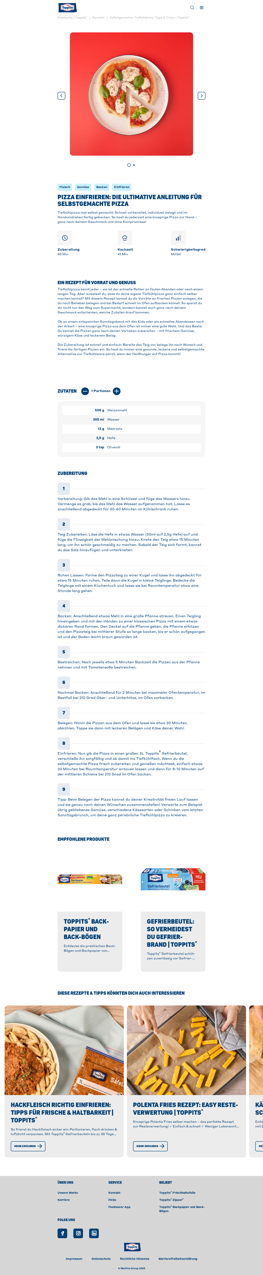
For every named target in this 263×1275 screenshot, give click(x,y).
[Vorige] (61, 96)
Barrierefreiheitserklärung (178, 1259)
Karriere (64, 1200)
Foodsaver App (119, 1207)
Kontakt (114, 1193)
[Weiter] (201, 96)
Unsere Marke (68, 1193)
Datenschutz (101, 1259)
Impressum (74, 1259)
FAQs (112, 1200)
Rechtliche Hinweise (134, 1259)
